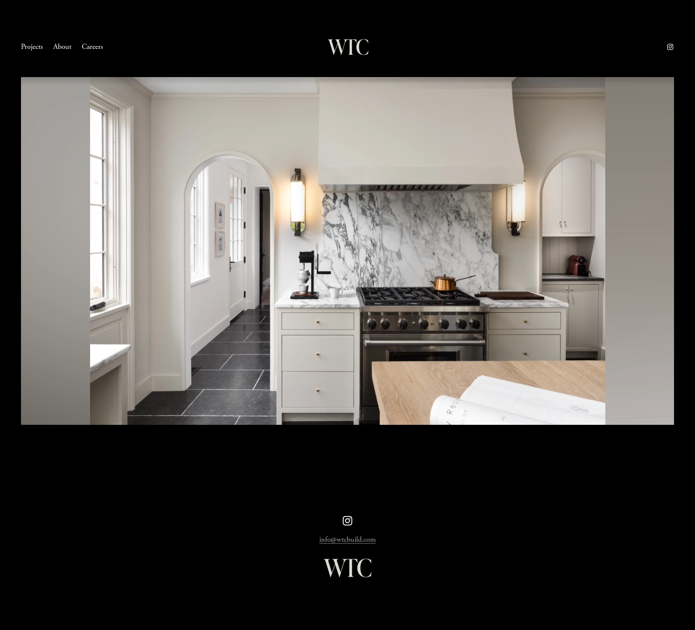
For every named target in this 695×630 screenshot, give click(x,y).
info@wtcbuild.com (347, 539)
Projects (32, 46)
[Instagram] (670, 47)
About (62, 46)
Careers (92, 46)
